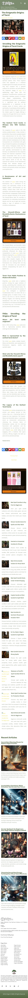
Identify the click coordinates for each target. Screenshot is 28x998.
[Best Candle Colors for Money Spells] (5, 654)
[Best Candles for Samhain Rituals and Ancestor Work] (5, 614)
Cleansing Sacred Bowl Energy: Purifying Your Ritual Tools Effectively (14, 873)
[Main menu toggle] (25, 3)
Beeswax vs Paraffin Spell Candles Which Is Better (18, 673)
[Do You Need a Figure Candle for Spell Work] (5, 634)
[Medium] (10, 984)
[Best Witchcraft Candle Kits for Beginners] (5, 716)
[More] (23, 38)
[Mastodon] (16, 38)
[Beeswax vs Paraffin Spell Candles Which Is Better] (5, 676)
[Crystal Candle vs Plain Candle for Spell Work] (5, 597)
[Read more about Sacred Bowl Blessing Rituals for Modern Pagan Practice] (14, 758)
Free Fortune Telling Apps (7, 935)
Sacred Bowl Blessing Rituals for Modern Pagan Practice (12, 742)
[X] (6, 38)
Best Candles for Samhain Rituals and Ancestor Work (17, 614)
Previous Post (14, 455)
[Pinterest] (13, 38)
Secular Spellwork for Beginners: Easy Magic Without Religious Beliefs (13, 829)
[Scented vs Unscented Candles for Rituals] (5, 544)
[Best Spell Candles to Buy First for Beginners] (5, 505)
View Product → (14, 72)
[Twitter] (2, 984)
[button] (21, 3)
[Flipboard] (10, 38)
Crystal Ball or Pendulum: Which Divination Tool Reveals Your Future (13, 786)
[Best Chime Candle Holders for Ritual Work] (5, 563)
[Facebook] (3, 38)
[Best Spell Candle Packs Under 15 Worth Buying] (5, 580)
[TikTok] (18, 984)
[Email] (19, 38)
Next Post (14, 460)
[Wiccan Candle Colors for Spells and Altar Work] (5, 524)
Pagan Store (4, 943)
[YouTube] (14, 984)
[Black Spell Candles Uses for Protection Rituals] (5, 697)
